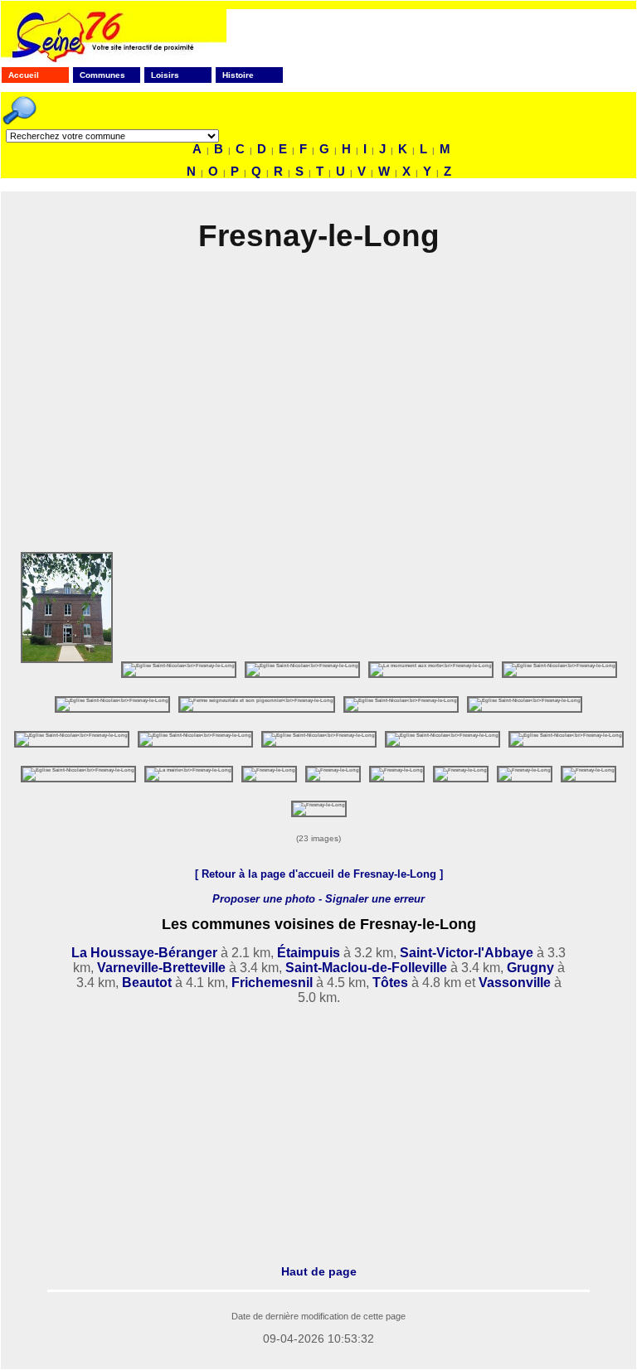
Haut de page (319, 1272)
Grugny (530, 968)
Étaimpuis (308, 953)
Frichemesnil (272, 982)
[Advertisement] (318, 409)
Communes (102, 75)
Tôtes (390, 982)
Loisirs (165, 75)
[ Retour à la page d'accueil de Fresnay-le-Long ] (319, 874)
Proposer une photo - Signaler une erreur (318, 899)
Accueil (23, 75)
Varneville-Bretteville (161, 968)
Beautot (147, 982)
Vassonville (515, 982)
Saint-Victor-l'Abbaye (466, 953)
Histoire (238, 75)
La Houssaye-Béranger (144, 953)
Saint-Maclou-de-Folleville (366, 968)
